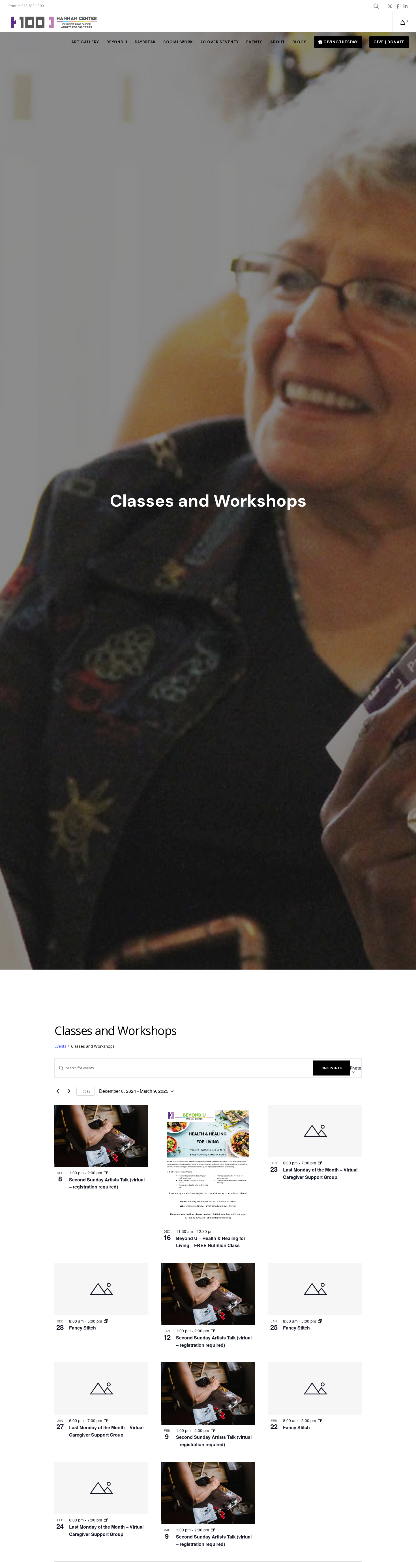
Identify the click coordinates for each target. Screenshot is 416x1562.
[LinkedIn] (406, 6)
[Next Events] (68, 1091)
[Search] (376, 6)
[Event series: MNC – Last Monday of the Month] (320, 1163)
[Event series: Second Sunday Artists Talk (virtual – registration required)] (106, 1172)
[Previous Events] (57, 1091)
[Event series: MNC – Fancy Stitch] (106, 1321)
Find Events (331, 1068)
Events (60, 1046)
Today (85, 1091)
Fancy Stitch (82, 1327)
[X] (390, 6)
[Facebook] (397, 6)
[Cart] (399, 22)
